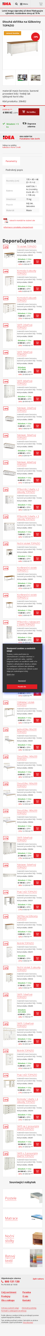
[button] (16, 4)
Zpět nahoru (38, 1279)
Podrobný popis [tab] (14, 169)
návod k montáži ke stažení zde (22, 220)
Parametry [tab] (11, 161)
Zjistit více (10, 674)
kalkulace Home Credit (11, 147)
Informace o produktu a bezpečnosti (18, 227)
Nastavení (22, 681)
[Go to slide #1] (9, 78)
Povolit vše (22, 687)
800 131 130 (12, 1281)
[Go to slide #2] (22, 78)
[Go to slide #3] (36, 78)
